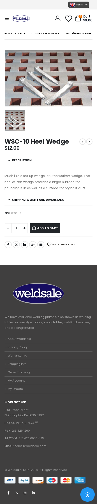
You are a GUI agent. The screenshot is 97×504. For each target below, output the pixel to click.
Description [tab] (22, 160)
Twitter (16, 244)
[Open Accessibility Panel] (87, 494)
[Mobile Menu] (8, 18)
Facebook (8, 244)
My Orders (15, 389)
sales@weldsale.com (30, 446)
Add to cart (47, 228)
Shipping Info (17, 364)
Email (40, 244)
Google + (32, 244)
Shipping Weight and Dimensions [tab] (38, 200)
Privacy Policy (18, 347)
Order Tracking (19, 372)
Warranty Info (17, 355)
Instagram (25, 493)
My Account (16, 380)
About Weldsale (19, 339)
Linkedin (33, 493)
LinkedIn (24, 244)
